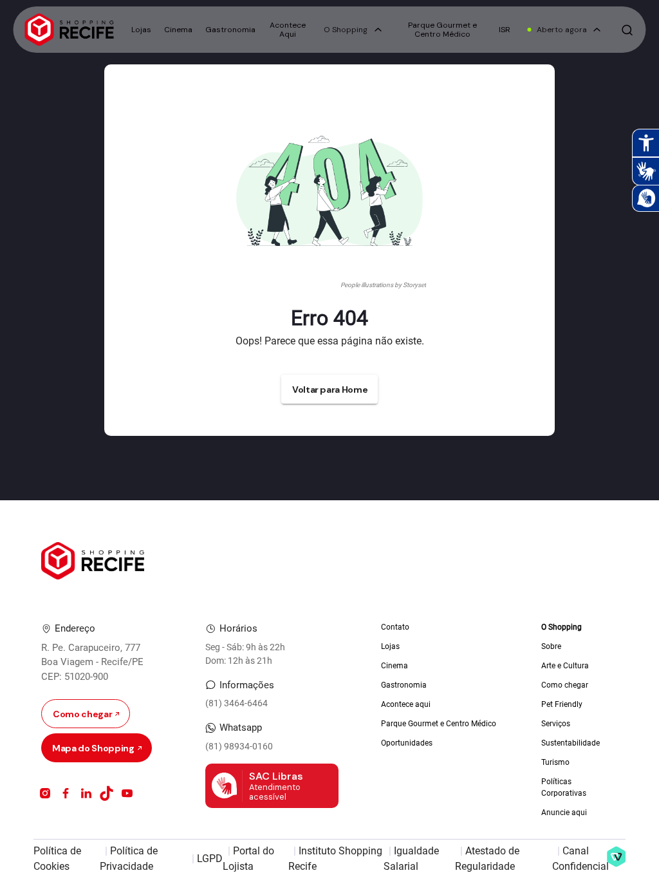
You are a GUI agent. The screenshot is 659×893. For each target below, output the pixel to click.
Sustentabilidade (570, 742)
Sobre (551, 646)
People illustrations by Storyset (383, 284)
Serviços (555, 723)
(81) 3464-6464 (236, 703)
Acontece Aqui (288, 30)
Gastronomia (230, 29)
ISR (504, 29)
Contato (395, 627)
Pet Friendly (561, 704)
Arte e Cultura (565, 665)
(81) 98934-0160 (239, 746)
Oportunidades (406, 742)
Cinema (178, 29)
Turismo (555, 762)
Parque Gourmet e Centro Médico (442, 30)
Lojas (141, 29)
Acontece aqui (406, 704)
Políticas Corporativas (563, 787)
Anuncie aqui (564, 812)
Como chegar (564, 685)
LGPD (210, 858)
